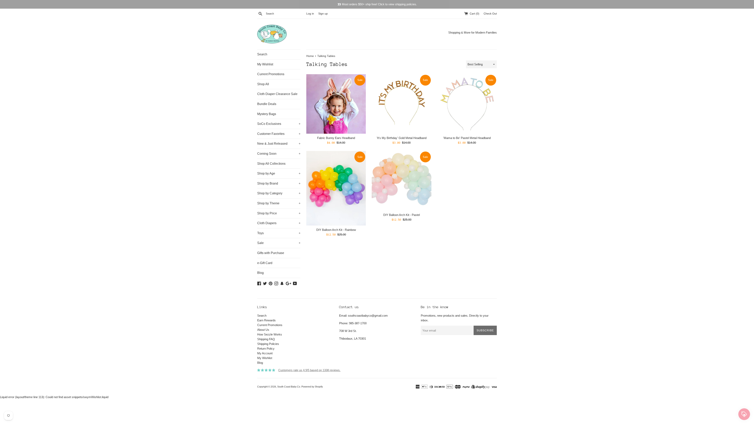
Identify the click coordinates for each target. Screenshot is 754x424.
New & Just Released (278, 143)
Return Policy (266, 348)
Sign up (323, 13)
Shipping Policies (268, 343)
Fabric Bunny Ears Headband (336, 138)
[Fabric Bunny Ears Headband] (336, 104)
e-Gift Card (264, 263)
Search (262, 54)
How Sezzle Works (269, 334)
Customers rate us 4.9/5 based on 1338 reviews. (309, 370)
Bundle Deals (266, 104)
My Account (265, 353)
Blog (260, 272)
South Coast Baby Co (288, 386)
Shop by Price (278, 213)
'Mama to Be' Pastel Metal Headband (467, 138)
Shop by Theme (278, 203)
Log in (310, 13)
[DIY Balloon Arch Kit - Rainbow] (336, 188)
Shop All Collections (271, 163)
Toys (278, 233)
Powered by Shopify (312, 386)
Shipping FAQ (266, 339)
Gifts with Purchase (270, 253)
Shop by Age (278, 173)
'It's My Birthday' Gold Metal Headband (401, 138)
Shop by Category (278, 193)
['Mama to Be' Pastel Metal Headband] (467, 104)
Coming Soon (278, 153)
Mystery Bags (266, 114)
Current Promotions (270, 74)
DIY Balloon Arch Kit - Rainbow (336, 229)
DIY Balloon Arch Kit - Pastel (401, 215)
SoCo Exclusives (278, 123)
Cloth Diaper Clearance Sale (277, 94)
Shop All (263, 84)
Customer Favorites (278, 133)
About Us (263, 329)
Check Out (490, 13)
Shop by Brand (278, 183)
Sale (278, 243)
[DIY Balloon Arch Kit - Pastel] (401, 180)
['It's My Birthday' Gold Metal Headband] (401, 104)
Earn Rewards (266, 320)
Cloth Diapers (278, 223)
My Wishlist (265, 64)
